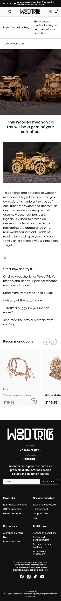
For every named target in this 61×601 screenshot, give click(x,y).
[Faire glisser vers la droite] (54, 342)
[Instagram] (29, 577)
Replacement (40, 509)
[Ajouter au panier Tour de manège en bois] (34, 401)
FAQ (35, 518)
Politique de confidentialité (41, 538)
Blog (5, 537)
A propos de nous (13, 533)
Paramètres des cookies (42, 545)
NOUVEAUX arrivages (15, 505)
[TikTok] (35, 577)
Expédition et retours (44, 505)
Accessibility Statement (40, 552)
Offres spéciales (12, 509)
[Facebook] (22, 577)
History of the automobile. (23, 300)
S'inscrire (48, 482)
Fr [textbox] (4, 3)
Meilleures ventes (13, 513)
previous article (35, 320)
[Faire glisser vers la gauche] (46, 342)
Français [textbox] (29, 458)
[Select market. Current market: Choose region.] (50, 11)
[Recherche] (9, 11)
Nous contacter (11, 542)
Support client (41, 513)
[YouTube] (42, 577)
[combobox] (4, 3)
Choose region (29, 450)
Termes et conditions (44, 533)
